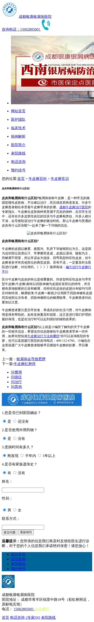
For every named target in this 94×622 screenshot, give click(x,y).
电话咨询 (17, 617)
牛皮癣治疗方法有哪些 (43, 336)
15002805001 (24, 609)
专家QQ (33, 617)
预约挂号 (18, 569)
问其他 (16, 387)
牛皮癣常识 (60, 179)
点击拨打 (42, 609)
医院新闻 (18, 559)
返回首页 (18, 554)
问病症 (16, 377)
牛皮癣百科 (38, 179)
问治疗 (16, 382)
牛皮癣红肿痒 (25, 364)
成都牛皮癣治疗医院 (73, 207)
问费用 (16, 372)
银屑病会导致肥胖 (31, 359)
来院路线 (18, 564)
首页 (21, 179)
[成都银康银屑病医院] (10, 17)
